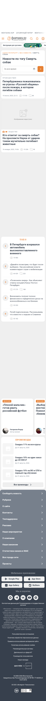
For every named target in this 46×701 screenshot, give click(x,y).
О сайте (6, 506)
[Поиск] (31, 38)
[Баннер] (33, 45)
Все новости (25, 53)
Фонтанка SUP (7, 33)
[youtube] (29, 597)
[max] (10, 597)
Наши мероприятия (12, 532)
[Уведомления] (37, 38)
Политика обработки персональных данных (23, 638)
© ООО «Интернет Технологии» (23, 685)
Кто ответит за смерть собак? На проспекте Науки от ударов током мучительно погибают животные (21, 140)
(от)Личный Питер (24, 33)
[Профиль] (43, 38)
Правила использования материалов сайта (23, 641)
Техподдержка (9, 519)
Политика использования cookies (23, 645)
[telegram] (16, 597)
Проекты (7, 563)
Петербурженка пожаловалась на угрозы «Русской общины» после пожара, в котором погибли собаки (21, 86)
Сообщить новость (11, 493)
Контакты (7, 512)
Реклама (6, 525)
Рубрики (6, 500)
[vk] (23, 597)
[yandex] (35, 597)
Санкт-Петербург (10, 53)
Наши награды (23, 660)
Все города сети (10, 557)
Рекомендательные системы (23, 649)
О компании (8, 538)
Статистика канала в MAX (15, 551)
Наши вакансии (10, 544)
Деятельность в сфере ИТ (23, 652)
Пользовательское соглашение (23, 634)
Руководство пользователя (23, 656)
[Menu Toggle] (3, 38)
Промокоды (23, 439)
